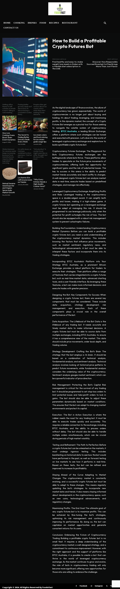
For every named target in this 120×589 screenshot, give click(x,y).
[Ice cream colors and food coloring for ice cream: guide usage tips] (40, 125)
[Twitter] (107, 586)
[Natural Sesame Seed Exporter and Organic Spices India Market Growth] (9, 173)
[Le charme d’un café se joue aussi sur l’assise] (25, 167)
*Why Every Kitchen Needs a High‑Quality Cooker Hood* (40, 182)
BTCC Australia (69, 131)
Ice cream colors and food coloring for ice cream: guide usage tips (40, 138)
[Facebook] (76, 586)
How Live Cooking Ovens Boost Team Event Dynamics (8, 136)
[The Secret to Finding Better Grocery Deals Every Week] (25, 125)
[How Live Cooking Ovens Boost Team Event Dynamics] (9, 123)
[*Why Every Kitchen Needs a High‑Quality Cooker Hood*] (40, 169)
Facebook (83, 586)
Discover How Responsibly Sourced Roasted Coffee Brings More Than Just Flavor (102, 64)
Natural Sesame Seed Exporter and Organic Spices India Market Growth (8, 188)
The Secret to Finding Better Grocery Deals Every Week (24, 138)
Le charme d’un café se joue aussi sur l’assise (25, 179)
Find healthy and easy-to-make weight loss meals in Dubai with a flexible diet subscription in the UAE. (67, 65)
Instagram (99, 586)
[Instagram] (91, 586)
